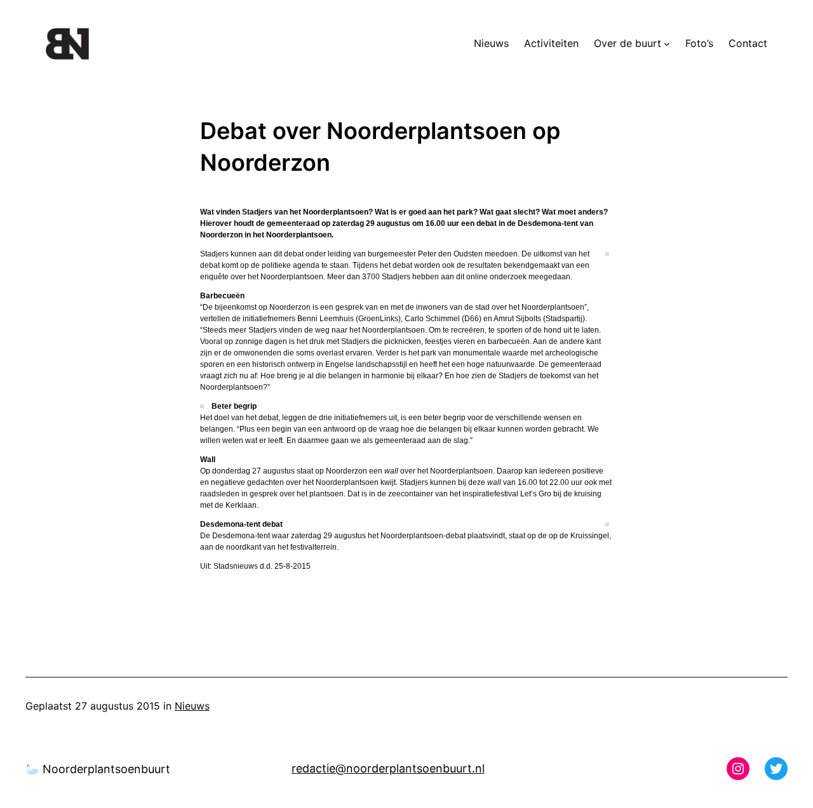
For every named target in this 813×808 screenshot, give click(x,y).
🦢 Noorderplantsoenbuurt (97, 769)
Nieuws (192, 705)
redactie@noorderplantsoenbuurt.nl (388, 768)
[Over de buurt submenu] (667, 44)
